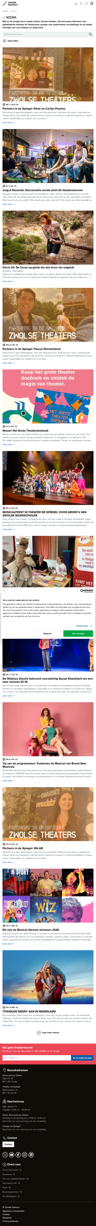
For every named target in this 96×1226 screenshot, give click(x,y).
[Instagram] (24, 1154)
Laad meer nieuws (50, 1032)
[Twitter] (5, 1154)
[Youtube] (11, 1154)
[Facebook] (18, 1154)
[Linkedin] (31, 1154)
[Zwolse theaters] (13, 3)
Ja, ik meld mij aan (82, 1058)
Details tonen (82, 626)
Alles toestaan (78, 633)
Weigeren (47, 633)
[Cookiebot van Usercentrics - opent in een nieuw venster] (82, 591)
